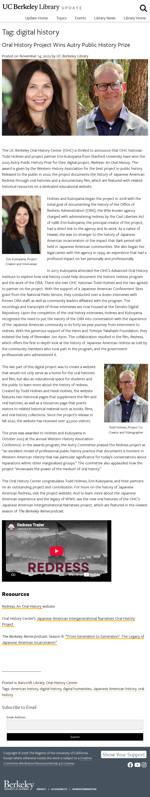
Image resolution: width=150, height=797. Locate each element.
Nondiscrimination (84, 789)
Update (72, 8)
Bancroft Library (31, 682)
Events (80, 18)
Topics (61, 18)
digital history (50, 688)
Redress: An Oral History (22, 606)
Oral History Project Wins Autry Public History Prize (66, 44)
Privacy (41, 789)
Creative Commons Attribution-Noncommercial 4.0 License (48, 760)
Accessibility (59, 789)
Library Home (135, 18)
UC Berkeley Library (72, 56)
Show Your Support (124, 754)
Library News (104, 18)
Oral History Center (62, 682)
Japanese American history (114, 688)
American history (24, 688)
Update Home (36, 18)
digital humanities (77, 688)
